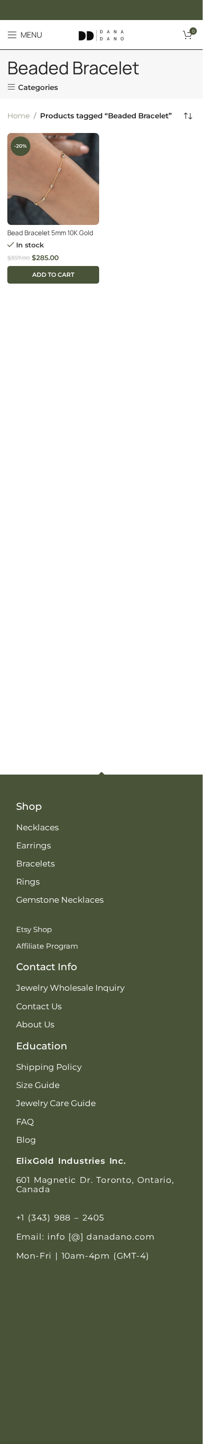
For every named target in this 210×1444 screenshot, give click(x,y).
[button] (53, 275)
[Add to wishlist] (90, 141)
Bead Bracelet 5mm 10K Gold (50, 232)
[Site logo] (101, 34)
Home (18, 115)
